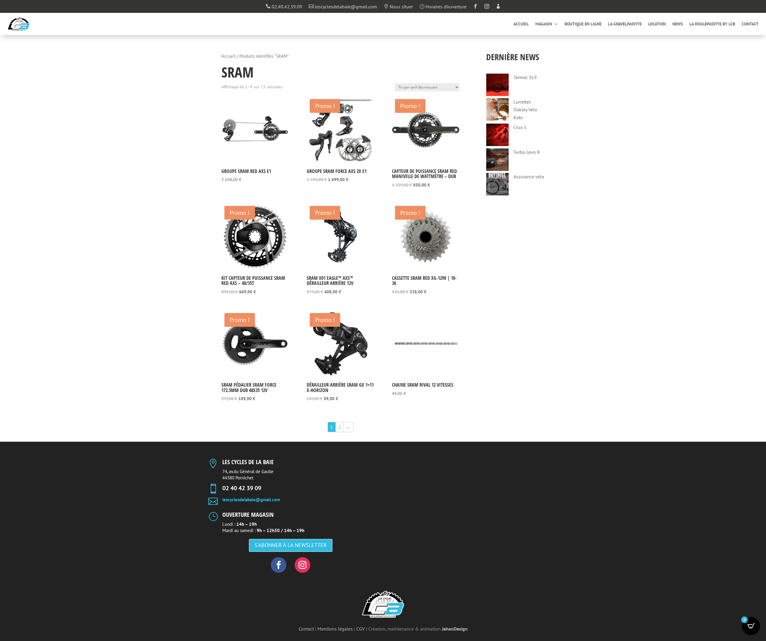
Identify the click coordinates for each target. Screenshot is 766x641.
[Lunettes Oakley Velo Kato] (497, 110)
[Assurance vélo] (497, 185)
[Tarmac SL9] (497, 86)
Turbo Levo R (526, 152)
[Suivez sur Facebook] (278, 565)
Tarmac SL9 (525, 77)
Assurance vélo (528, 177)
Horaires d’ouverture (443, 7)
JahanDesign (455, 629)
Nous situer (398, 7)
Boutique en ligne (583, 24)
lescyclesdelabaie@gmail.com (343, 7)
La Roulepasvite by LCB (712, 24)
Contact (750, 24)
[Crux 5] (497, 136)
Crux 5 (520, 127)
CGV (360, 629)
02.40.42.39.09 (284, 7)
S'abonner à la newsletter (291, 545)
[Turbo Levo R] (497, 160)
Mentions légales (335, 629)
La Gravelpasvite (625, 24)
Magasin (543, 24)
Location (657, 24)
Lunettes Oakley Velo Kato (525, 109)
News (677, 24)
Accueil (521, 24)
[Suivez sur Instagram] (302, 565)
